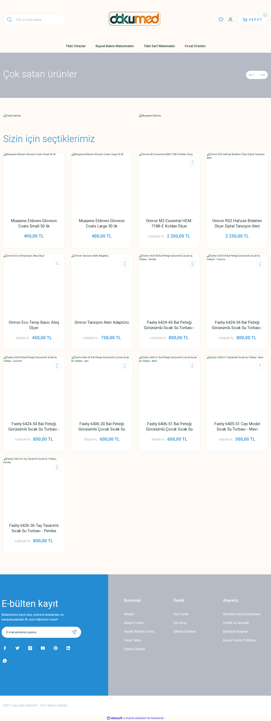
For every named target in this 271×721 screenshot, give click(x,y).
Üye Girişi (179, 623)
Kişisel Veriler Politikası (239, 640)
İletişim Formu (134, 623)
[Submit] (74, 632)
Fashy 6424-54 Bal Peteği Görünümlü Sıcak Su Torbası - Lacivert (33, 426)
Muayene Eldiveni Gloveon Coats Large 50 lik (102, 223)
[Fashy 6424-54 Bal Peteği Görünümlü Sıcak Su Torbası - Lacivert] (33, 386)
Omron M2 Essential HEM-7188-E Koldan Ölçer (169, 223)
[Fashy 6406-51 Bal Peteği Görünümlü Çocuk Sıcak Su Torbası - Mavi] (169, 386)
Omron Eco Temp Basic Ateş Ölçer (34, 325)
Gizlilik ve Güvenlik (236, 623)
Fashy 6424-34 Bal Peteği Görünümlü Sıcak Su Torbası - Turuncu (237, 325)
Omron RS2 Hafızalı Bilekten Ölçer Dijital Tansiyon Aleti (237, 223)
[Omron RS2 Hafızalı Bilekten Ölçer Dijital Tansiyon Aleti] (237, 183)
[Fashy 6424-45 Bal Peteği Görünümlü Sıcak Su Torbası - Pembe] (169, 284)
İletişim (129, 614)
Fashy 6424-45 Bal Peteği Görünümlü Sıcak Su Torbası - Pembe (169, 325)
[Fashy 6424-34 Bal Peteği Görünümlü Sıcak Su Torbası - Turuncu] (237, 284)
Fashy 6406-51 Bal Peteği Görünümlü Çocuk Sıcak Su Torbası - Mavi (169, 426)
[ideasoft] (115, 718)
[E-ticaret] (135, 718)
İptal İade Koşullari (235, 631)
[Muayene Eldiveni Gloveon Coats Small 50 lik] (33, 183)
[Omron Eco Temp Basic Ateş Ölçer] (33, 284)
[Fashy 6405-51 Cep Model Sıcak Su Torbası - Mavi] (237, 386)
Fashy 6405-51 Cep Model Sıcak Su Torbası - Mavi (237, 426)
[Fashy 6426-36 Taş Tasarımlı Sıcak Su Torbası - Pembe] (33, 487)
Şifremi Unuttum (184, 631)
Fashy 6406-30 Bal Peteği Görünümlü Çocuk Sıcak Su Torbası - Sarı (101, 426)
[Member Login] (230, 19)
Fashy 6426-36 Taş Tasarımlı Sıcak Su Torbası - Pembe (34, 528)
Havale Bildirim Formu (139, 631)
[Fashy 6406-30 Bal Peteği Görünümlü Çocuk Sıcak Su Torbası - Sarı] (101, 386)
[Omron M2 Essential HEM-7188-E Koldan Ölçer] (169, 183)
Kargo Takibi (132, 640)
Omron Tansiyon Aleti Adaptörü (102, 322)
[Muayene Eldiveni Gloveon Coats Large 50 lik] (101, 183)
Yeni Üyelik (180, 614)
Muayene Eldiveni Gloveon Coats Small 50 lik (34, 223)
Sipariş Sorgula (134, 649)
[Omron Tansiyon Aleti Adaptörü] (101, 284)
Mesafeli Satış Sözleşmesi (242, 614)
